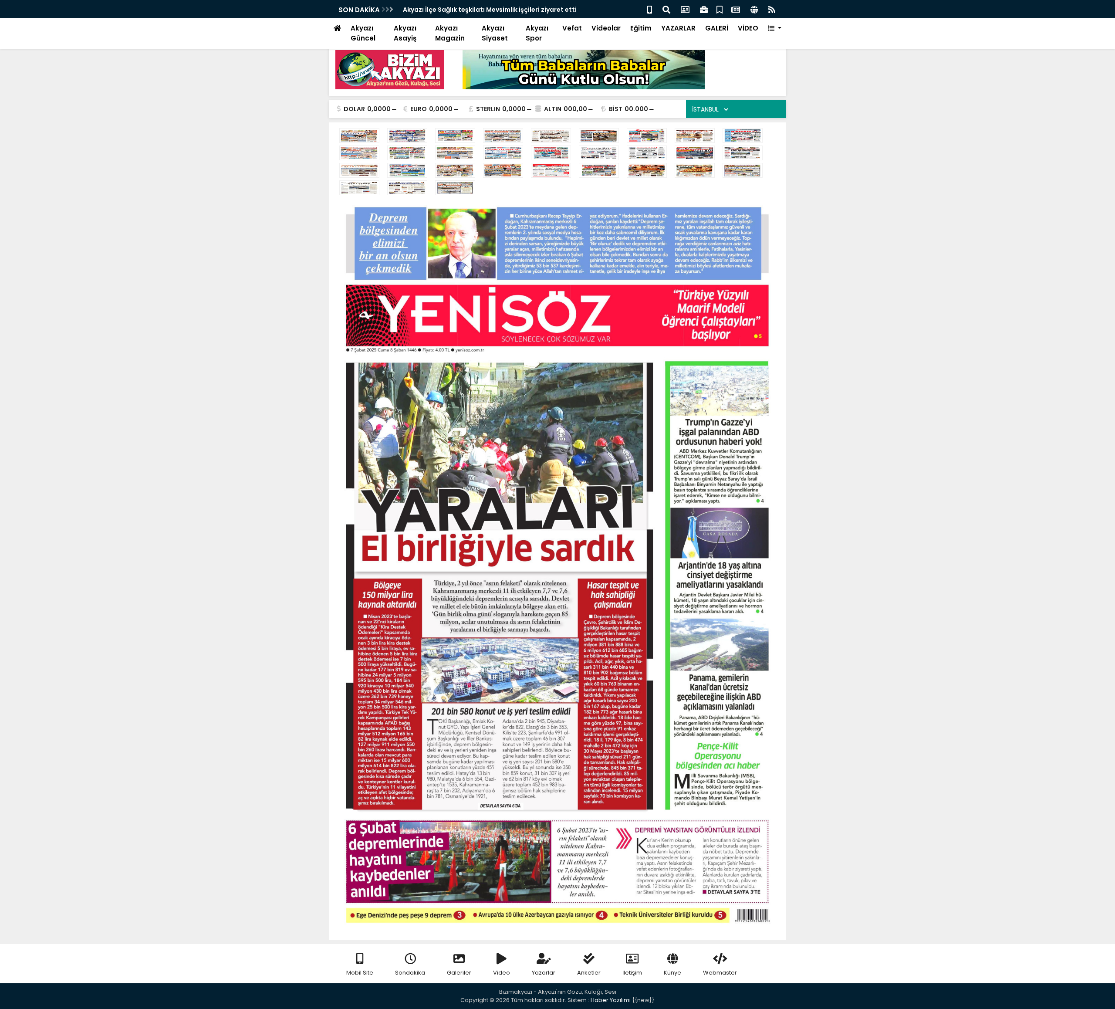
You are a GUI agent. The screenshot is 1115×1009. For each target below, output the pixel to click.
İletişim (632, 972)
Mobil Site (359, 972)
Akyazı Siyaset (495, 33)
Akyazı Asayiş (405, 33)
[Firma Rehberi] (704, 9)
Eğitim (641, 28)
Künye (672, 972)
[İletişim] (685, 9)
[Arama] (666, 9)
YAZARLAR (678, 28)
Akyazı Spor (537, 33)
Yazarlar (543, 972)
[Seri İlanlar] (719, 9)
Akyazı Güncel (363, 33)
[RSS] (772, 9)
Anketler (589, 972)
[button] (774, 28)
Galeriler (459, 972)
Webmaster (720, 972)
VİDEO (748, 28)
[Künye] (754, 9)
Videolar (606, 28)
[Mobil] (649, 9)
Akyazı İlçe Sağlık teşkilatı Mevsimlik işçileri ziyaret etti (490, 9)
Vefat (572, 28)
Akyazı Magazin (450, 33)
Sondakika (410, 972)
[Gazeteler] (735, 9)
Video (501, 972)
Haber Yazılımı (611, 1000)
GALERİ (716, 28)
